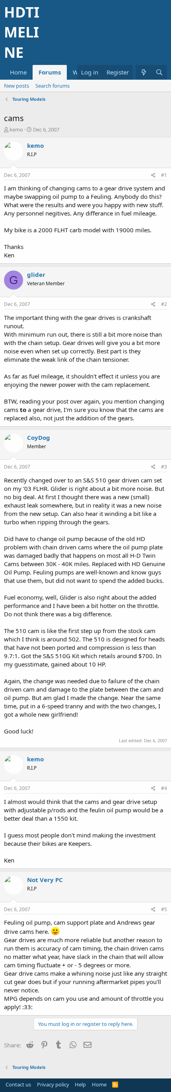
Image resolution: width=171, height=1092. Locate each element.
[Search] (159, 72)
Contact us (18, 1084)
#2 (164, 304)
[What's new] (143, 72)
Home (18, 72)
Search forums (52, 85)
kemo (16, 129)
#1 (164, 175)
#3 (164, 466)
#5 (164, 909)
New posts (16, 85)
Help (80, 1084)
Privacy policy (53, 1084)
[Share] (153, 175)
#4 (164, 788)
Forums (50, 72)
